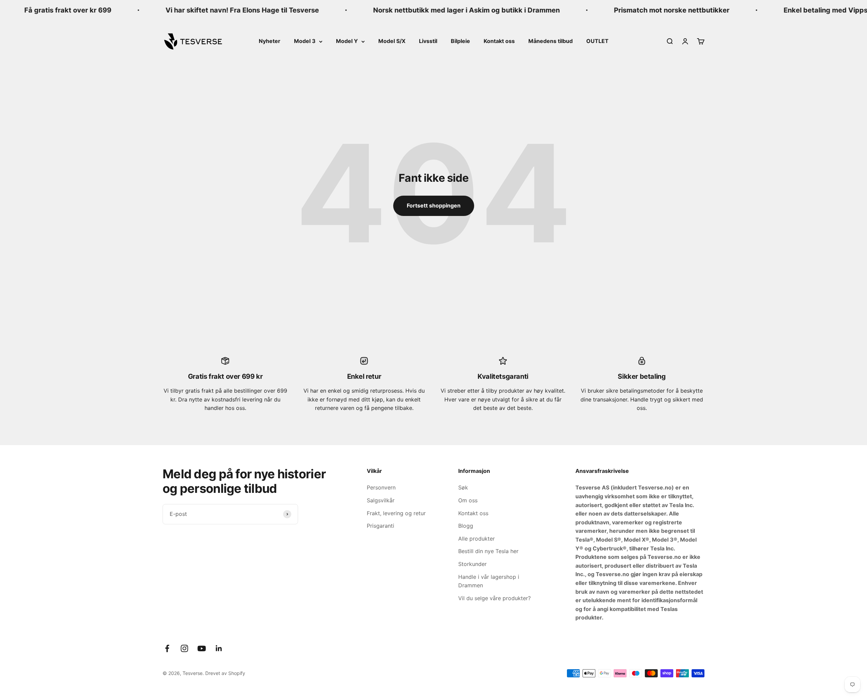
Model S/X (391, 41)
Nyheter (269, 41)
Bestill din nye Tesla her (488, 551)
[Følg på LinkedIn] (219, 648)
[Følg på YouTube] (201, 648)
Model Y (347, 41)
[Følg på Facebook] (167, 648)
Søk (463, 487)
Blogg (465, 525)
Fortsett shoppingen (434, 205)
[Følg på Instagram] (184, 648)
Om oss (468, 500)
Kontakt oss (499, 41)
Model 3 (305, 41)
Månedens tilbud (550, 41)
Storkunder (472, 564)
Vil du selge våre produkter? (494, 598)
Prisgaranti (380, 525)
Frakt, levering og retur (396, 513)
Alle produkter (476, 538)
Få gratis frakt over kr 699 (58, 10)
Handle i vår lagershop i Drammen (488, 581)
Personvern (381, 487)
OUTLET (597, 41)
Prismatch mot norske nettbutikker (662, 10)
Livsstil (428, 41)
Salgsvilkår (381, 500)
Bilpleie (460, 41)
